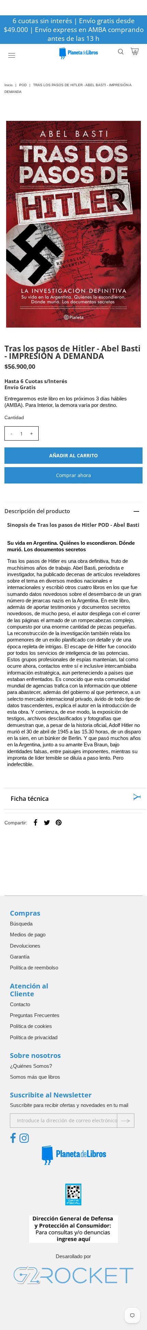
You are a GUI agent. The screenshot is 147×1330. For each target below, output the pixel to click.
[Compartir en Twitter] (47, 822)
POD (23, 85)
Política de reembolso (34, 967)
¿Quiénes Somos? (31, 1066)
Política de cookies (31, 1026)
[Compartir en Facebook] (35, 822)
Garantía (19, 957)
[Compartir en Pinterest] (59, 822)
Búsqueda (21, 924)
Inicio (8, 85)
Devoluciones (25, 946)
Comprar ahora (73, 475)
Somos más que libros (35, 1077)
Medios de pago (27, 934)
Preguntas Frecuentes (34, 1015)
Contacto (20, 1004)
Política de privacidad (33, 1037)
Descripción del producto (37, 511)
